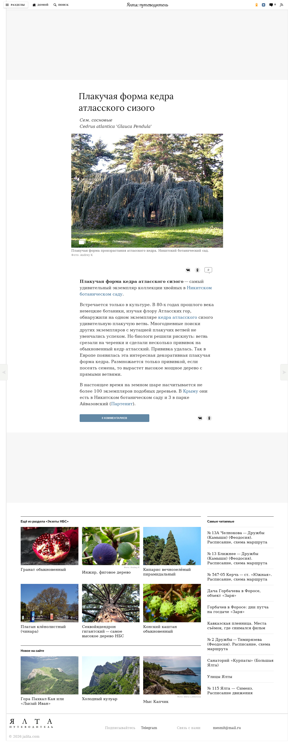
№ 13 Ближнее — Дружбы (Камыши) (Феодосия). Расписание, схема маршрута (237, 558)
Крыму (190, 391)
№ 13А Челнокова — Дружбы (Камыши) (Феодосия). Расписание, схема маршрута (237, 537)
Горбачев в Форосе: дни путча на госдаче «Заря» (238, 609)
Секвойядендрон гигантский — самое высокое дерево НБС (103, 631)
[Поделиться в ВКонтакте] (263, 5)
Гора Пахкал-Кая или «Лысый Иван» (42, 701)
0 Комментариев (114, 418)
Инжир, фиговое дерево (106, 572)
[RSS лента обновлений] (281, 5)
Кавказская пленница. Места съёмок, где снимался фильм (236, 625)
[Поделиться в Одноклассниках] (257, 5)
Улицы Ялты (219, 676)
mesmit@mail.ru (227, 728)
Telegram (149, 728)
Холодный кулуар (99, 699)
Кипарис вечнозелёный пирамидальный (167, 571)
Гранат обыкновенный (43, 569)
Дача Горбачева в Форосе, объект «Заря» (234, 593)
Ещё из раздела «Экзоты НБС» (45, 521)
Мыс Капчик (155, 701)
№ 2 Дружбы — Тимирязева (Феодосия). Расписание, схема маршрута (238, 644)
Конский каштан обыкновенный (160, 628)
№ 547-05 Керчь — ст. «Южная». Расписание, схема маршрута (239, 576)
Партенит (122, 403)
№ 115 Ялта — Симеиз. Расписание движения (230, 690)
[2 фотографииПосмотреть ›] (147, 246)
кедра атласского (177, 317)
